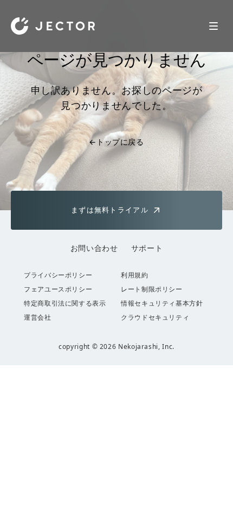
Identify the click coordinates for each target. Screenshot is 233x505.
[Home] (53, 26)
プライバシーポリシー (58, 275)
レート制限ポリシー (152, 289)
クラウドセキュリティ (155, 317)
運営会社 (37, 317)
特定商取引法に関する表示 (65, 303)
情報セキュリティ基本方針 (162, 303)
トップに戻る (116, 142)
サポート (147, 248)
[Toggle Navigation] (213, 26)
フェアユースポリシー (58, 289)
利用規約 (134, 275)
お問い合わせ (94, 248)
